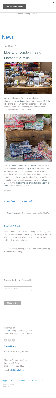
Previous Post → (27, 200)
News (8, 36)
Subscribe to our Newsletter (18, 280)
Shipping (5, 380)
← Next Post (9, 200)
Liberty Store (28, 168)
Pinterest (13, 340)
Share (9, 191)
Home (9, 213)
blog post (46, 180)
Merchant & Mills (42, 101)
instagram (8, 330)
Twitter (5, 340)
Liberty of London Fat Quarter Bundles (24, 165)
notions (9, 101)
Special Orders (37, 380)
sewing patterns (23, 101)
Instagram (9, 340)
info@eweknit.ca (17, 370)
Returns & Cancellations (20, 380)
